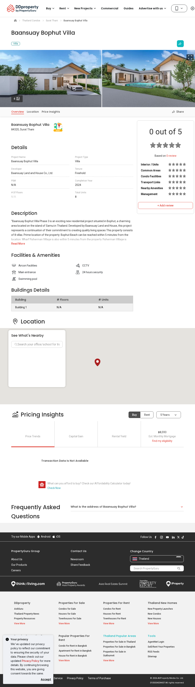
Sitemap (152, 656)
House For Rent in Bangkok (73, 655)
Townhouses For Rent (114, 618)
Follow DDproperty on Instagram (161, 537)
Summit (113, 584)
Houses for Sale (67, 613)
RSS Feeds (153, 651)
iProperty (175, 584)
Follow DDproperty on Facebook (155, 537)
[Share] (180, 43)
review (171, 155)
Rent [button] (62, 8)
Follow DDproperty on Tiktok (182, 537)
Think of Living (28, 583)
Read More (18, 243)
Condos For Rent (112, 609)
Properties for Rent (116, 603)
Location (33, 112)
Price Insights (51, 112)
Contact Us (78, 551)
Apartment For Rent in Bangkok (75, 650)
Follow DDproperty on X (177, 537)
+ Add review (165, 205)
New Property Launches (160, 609)
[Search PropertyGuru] (179, 568)
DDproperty (22, 603)
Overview (17, 112)
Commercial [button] (109, 8)
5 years (165, 414)
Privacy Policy (30, 660)
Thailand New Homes (162, 603)
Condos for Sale (67, 609)
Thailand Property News (26, 613)
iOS (58, 536)
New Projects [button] (83, 8)
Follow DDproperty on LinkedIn (172, 537)
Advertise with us (151, 8)
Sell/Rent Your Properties (161, 646)
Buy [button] (48, 8)
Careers (16, 570)
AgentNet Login (156, 641)
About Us (16, 559)
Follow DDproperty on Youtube (167, 537)
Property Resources (24, 618)
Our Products (19, 564)
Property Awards (71, 584)
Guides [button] (128, 8)
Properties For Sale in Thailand (119, 641)
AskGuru (18, 609)
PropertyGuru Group (25, 551)
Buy (134, 414)
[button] (97, 362)
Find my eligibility (162, 440)
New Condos (154, 613)
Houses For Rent (112, 613)
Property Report (147, 584)
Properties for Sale (72, 603)
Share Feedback (80, 564)
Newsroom (77, 559)
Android (45, 536)
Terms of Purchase (99, 678)
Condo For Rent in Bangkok (73, 645)
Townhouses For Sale (70, 618)
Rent (147, 414)
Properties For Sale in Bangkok (119, 646)
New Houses (154, 618)
